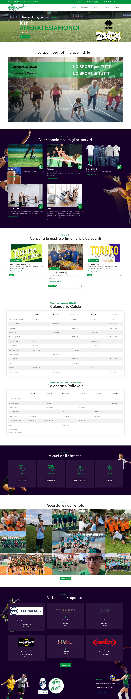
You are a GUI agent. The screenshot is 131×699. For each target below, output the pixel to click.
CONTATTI (117, 7)
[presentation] (7, 267)
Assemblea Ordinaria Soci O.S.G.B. (29, 2)
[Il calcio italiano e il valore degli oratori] (104, 255)
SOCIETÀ (106, 7)
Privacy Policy (101, 692)
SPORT (96, 7)
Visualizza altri (65, 665)
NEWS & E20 (84, 7)
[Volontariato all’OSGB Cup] (26, 257)
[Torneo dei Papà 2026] (65, 253)
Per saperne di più (26, 36)
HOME (74, 7)
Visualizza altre (65, 578)
